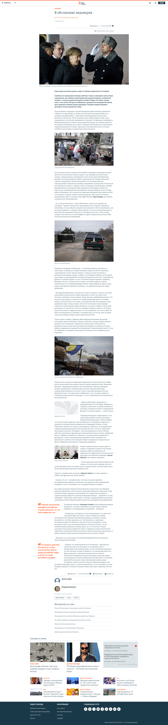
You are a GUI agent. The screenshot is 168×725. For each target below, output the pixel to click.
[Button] (94, 26)
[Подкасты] (114, 709)
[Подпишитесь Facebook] (89, 709)
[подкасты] (155, 3)
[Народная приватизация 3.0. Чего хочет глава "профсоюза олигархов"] (73, 680)
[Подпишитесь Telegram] (102, 709)
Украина (58, 9)
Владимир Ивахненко (71, 17)
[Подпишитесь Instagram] (106, 709)
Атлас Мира (34, 664)
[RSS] (110, 709)
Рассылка (60, 715)
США (118, 678)
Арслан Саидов (59, 17)
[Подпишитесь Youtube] (98, 709)
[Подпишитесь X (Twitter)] (94, 709)
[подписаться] (118, 709)
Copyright (60, 718)
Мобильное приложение (38, 708)
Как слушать (61, 708)
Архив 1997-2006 (35, 715)
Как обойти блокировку (64, 712)
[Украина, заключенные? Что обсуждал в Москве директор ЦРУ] (36, 680)
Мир (44, 689)
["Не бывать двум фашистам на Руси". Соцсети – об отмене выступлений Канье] (84, 652)
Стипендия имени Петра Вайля (40, 712)
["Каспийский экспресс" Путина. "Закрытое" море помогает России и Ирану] (36, 692)
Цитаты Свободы (73, 664)
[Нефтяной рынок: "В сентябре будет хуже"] (109, 692)
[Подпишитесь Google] (85, 709)
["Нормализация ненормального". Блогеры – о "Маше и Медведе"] (73, 692)
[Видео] (150, 3)
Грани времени (121, 689)
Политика (46, 678)
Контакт (32, 718)
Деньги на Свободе (86, 678)
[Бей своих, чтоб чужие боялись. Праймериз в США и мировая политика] (109, 680)
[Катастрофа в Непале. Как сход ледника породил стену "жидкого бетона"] (47, 652)
